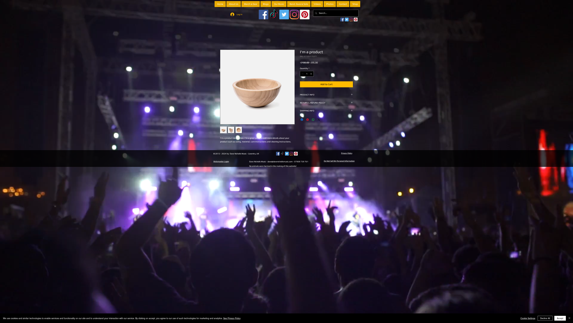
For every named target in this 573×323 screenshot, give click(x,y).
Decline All (545, 318)
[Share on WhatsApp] (313, 120)
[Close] (569, 318)
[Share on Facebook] (302, 120)
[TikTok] (274, 14)
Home (223, 39)
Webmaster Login (221, 162)
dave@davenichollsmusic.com (280, 162)
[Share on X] (319, 120)
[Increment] (311, 74)
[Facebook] (263, 14)
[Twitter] (284, 14)
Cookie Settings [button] (527, 318)
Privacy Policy (346, 153)
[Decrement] (302, 74)
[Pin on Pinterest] (307, 120)
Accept (560, 318)
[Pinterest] (304, 14)
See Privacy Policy (232, 318)
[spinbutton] (306, 74)
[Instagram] (294, 14)
